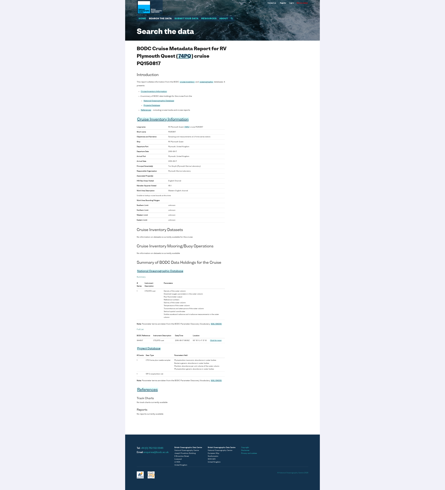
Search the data (160, 19)
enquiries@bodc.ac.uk (156, 452)
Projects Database (152, 106)
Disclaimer (245, 450)
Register (283, 3)
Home (142, 19)
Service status (302, 3)
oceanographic (206, 82)
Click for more (215, 340)
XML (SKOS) (216, 324)
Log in (291, 3)
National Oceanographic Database (159, 101)
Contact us (272, 3)
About (223, 19)
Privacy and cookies (249, 453)
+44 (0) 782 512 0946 (151, 448)
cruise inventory (187, 82)
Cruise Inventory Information (154, 92)
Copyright (245, 447)
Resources (209, 19)
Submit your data (187, 19)
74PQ (184, 56)
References (146, 110)
